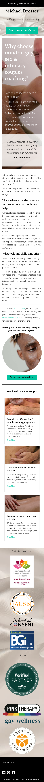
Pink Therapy (19, 308)
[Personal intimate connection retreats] (22, 503)
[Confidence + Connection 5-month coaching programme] (22, 406)
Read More (11, 440)
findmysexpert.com (10, 317)
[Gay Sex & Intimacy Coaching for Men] (22, 455)
